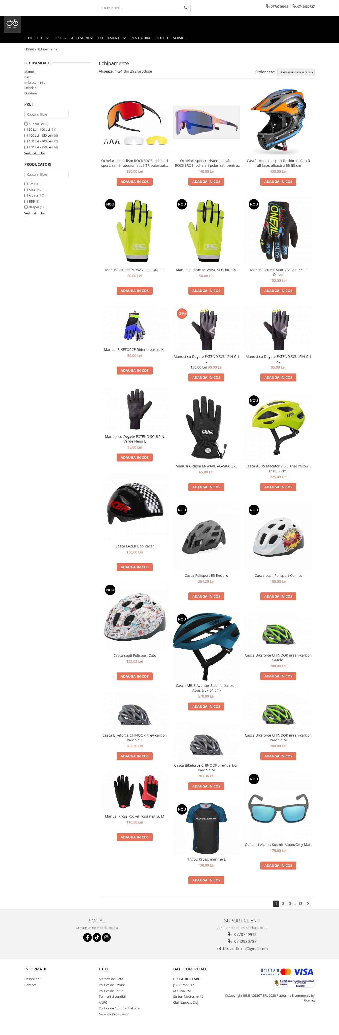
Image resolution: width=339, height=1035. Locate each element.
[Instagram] (106, 937)
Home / (30, 49)
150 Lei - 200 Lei (40, 141)
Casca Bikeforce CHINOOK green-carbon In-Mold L (278, 657)
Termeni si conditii (112, 996)
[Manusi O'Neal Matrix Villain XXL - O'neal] (278, 231)
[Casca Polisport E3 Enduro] (206, 537)
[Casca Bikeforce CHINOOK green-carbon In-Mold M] (278, 712)
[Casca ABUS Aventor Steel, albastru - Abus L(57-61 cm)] (206, 647)
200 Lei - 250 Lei (40, 147)
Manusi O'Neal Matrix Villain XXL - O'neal (278, 272)
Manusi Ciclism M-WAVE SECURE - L (134, 269)
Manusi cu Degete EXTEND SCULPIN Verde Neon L (134, 439)
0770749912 (245, 934)
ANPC (103, 1002)
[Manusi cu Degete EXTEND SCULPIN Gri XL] (278, 329)
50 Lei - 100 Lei (39, 129)
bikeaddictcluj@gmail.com (245, 948)
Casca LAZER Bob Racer (134, 546)
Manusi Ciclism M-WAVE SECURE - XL (206, 269)
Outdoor (30, 93)
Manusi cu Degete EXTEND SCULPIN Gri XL (278, 359)
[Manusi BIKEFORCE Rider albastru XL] (134, 326)
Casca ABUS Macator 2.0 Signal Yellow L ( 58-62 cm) (278, 468)
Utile (104, 968)
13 (300, 903)
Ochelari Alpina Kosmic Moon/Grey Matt (278, 844)
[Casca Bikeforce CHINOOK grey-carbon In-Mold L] (134, 712)
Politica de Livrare (112, 985)
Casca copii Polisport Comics (278, 575)
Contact (30, 985)
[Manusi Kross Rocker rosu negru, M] (134, 792)
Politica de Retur (111, 991)
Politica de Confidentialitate (119, 1008)
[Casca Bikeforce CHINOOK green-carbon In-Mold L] (278, 632)
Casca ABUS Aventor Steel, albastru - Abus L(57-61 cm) (206, 688)
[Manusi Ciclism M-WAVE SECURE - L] (134, 231)
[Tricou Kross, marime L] (206, 829)
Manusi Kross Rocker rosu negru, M (134, 816)
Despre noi (32, 979)
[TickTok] (97, 937)
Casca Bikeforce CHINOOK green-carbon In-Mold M (278, 737)
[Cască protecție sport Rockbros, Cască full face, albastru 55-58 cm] (278, 122)
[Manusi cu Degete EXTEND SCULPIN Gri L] (206, 329)
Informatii (35, 968)
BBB (32, 201)
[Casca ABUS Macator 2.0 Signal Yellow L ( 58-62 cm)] (278, 427)
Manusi (29, 71)
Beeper (34, 207)
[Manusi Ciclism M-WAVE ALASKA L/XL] (206, 427)
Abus (32, 189)
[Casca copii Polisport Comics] (278, 537)
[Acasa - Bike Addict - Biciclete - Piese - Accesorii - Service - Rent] (28, 24)
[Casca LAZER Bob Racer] (134, 507)
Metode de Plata (111, 979)
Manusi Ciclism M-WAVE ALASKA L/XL (206, 466)
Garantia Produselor (114, 1014)
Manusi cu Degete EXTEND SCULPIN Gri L (206, 359)
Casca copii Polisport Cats (134, 655)
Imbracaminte (34, 82)
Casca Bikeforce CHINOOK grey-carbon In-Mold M (206, 767)
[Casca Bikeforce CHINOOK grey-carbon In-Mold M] (206, 742)
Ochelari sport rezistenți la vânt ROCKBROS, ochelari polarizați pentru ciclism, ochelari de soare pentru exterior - (206, 163)
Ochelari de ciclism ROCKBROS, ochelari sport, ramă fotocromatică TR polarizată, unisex (134, 163)
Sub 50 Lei (36, 124)
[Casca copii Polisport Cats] (134, 617)
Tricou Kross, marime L (206, 859)
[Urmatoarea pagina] (308, 904)
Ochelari (30, 87)
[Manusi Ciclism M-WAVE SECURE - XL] (206, 231)
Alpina (33, 195)
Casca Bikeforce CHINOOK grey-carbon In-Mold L (134, 737)
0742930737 (245, 941)
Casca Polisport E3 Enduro (206, 575)
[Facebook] (87, 937)
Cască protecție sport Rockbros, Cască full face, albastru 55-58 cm (278, 163)
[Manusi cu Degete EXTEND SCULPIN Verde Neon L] (134, 409)
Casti (28, 77)
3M (31, 183)
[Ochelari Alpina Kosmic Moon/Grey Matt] (278, 806)
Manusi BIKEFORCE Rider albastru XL (134, 349)
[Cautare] (186, 8)
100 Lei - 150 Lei (40, 135)
